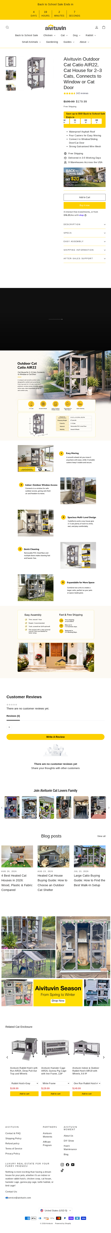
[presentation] (7, 1057)
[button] (76, 94)
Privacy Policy (12, 1153)
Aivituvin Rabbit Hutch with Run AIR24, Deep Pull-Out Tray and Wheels (23, 1071)
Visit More (17, 341)
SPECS (68, 233)
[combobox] (9, 727)
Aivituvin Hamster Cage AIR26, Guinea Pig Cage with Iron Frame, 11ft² (53, 1071)
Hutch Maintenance (70, 1147)
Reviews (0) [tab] (13, 716)
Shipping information (79, 250)
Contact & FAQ (13, 1133)
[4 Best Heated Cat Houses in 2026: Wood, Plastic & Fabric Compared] (17, 856)
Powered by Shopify (63, 1223)
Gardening (52, 42)
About (83, 42)
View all (101, 836)
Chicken (48, 35)
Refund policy (12, 1143)
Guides (67, 42)
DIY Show (69, 1141)
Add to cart (24, 1094)
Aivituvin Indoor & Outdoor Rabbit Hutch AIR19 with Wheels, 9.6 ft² (85, 1071)
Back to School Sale (26, 35)
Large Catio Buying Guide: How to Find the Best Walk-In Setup (89, 880)
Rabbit (90, 35)
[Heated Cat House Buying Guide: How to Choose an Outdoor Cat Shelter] (53, 856)
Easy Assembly (74, 241)
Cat (63, 35)
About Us (68, 1136)
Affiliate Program (47, 1143)
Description (72, 224)
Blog (66, 1154)
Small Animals (30, 42)
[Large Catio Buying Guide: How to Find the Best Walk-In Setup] (90, 856)
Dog (75, 35)
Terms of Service (13, 1148)
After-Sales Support (78, 259)
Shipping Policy (13, 1138)
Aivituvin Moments (47, 1135)
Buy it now (85, 205)
